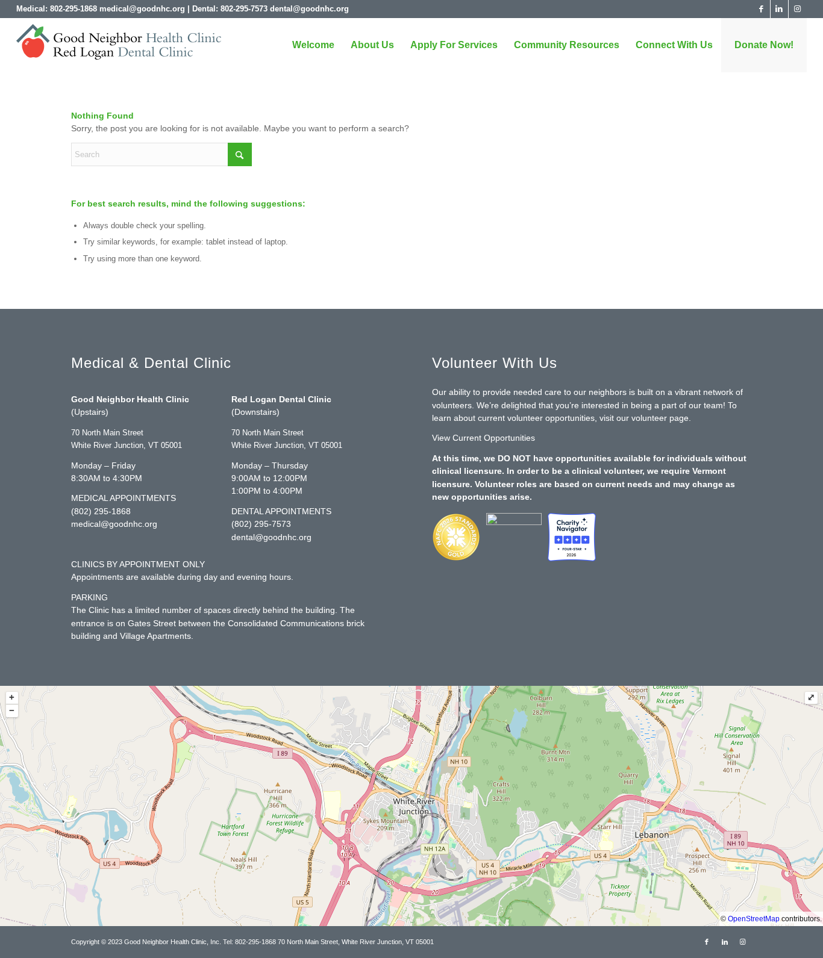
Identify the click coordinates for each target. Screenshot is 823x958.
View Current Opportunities (483, 438)
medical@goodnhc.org (142, 8)
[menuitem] (313, 45)
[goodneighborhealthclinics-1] (118, 46)
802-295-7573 (244, 8)
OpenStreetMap (754, 919)
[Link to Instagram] (798, 9)
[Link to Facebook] (761, 9)
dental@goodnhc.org (309, 8)
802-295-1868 (73, 8)
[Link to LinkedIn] (779, 9)
